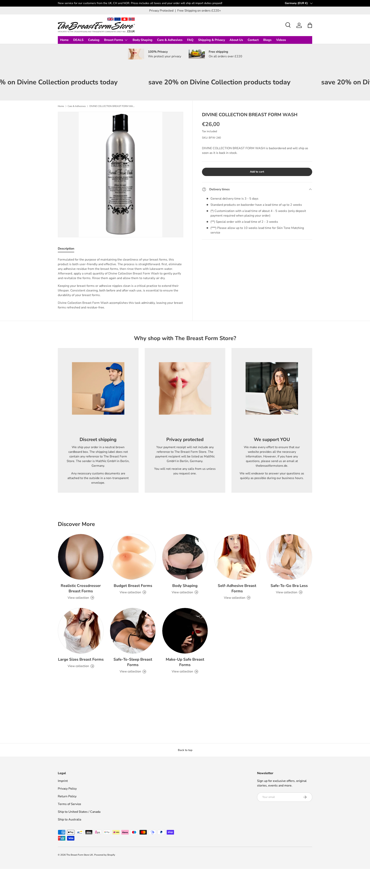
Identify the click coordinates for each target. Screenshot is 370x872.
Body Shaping (142, 40)
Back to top (185, 750)
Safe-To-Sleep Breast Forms (133, 662)
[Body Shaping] (185, 557)
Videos (281, 40)
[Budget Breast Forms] (133, 557)
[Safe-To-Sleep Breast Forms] (133, 631)
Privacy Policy (67, 788)
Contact (253, 40)
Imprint (63, 781)
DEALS (78, 40)
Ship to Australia (69, 819)
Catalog (93, 40)
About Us (236, 40)
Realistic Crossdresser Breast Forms (81, 588)
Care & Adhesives (169, 40)
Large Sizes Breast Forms (81, 659)
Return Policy (67, 796)
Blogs (267, 40)
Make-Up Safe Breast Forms (185, 662)
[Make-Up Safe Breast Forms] (185, 631)
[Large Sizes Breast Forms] (80, 631)
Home (64, 40)
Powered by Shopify (104, 854)
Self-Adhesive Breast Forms (237, 588)
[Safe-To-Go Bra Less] (289, 557)
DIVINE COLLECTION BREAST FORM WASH (112, 106)
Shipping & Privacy (211, 40)
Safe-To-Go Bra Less (289, 585)
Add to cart (257, 172)
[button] (310, 25)
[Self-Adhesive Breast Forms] (237, 557)
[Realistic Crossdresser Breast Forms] (80, 557)
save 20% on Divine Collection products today (189, 82)
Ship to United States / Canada (79, 812)
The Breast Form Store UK (79, 854)
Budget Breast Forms (133, 585)
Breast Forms (113, 40)
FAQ (190, 40)
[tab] (66, 249)
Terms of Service (69, 804)
